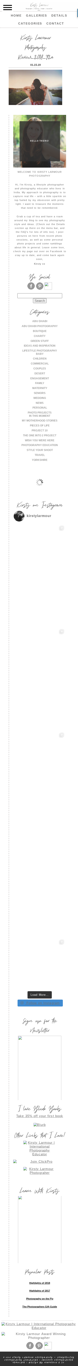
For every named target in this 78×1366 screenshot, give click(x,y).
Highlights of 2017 (39, 1290)
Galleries (36, 15)
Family (39, 383)
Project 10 (40, 430)
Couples (39, 368)
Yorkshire (39, 460)
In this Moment (39, 415)
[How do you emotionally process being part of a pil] (39, 653)
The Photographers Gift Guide (39, 1306)
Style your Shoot (40, 450)
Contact (55, 23)
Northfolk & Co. (54, 1362)
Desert (39, 373)
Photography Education (39, 445)
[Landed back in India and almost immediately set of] (39, 705)
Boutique (40, 331)
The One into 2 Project (39, 435)
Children (40, 358)
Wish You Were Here (39, 440)
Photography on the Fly (39, 1298)
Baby (40, 353)
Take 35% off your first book (39, 1116)
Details (59, 15)
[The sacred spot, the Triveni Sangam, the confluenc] (39, 601)
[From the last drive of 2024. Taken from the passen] (39, 912)
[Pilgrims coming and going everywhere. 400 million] (39, 550)
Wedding (39, 398)
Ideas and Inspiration (39, 345)
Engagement (39, 378)
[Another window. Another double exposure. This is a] (39, 860)
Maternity (39, 388)
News (40, 402)
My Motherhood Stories (39, 420)
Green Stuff (40, 341)
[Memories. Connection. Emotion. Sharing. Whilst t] (39, 757)
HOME (16, 15)
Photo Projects (40, 412)
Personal (39, 407)
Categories (30, 23)
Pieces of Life (40, 425)
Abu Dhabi (39, 321)
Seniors (40, 393)
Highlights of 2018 (39, 1283)
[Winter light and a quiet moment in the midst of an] (39, 808)
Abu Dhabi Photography (40, 326)
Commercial (40, 363)
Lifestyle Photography (39, 350)
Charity (40, 336)
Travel (40, 455)
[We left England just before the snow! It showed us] (39, 963)
